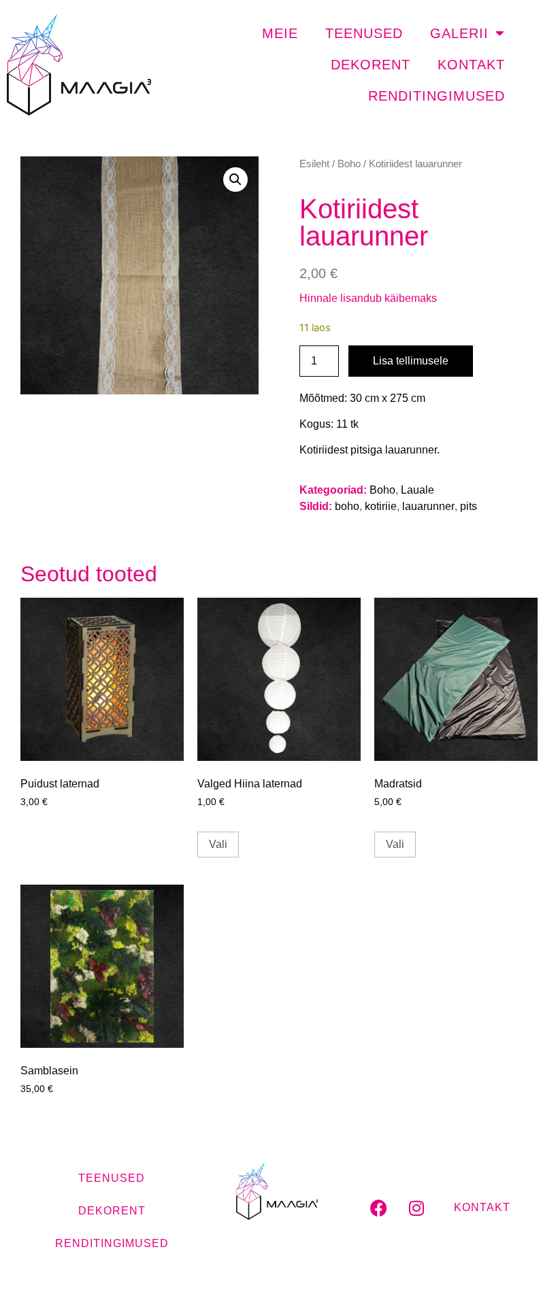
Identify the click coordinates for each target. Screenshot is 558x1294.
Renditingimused (436, 95)
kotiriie (381, 506)
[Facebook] (379, 1208)
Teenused (364, 33)
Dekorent (370, 64)
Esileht (314, 163)
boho (347, 506)
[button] (235, 179)
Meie (280, 33)
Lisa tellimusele (410, 361)
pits (468, 506)
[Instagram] (416, 1208)
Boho (349, 163)
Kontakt (471, 64)
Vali (218, 844)
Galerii (459, 33)
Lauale (417, 490)
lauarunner (428, 506)
